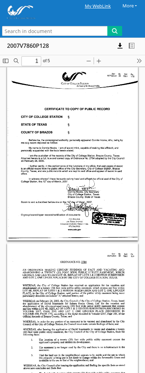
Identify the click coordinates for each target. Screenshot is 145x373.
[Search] (114, 31)
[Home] (30, 12)
